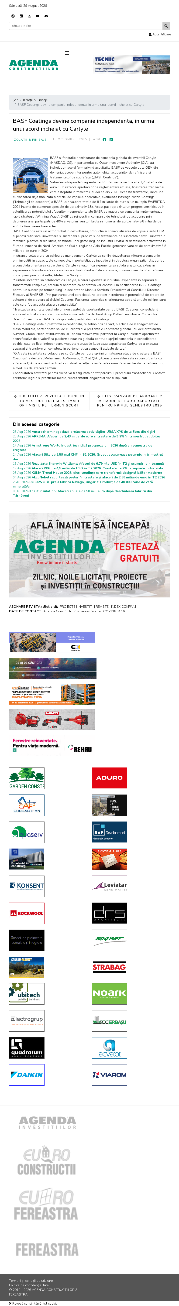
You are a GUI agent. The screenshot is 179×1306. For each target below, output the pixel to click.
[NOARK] (130, 994)
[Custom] (29, 16)
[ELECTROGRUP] (47, 1021)
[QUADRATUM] (47, 1048)
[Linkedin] (21, 16)
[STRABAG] (130, 967)
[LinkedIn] (111, 140)
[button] (160, 34)
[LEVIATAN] (130, 886)
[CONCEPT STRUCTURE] (130, 805)
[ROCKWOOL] (47, 913)
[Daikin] (47, 1075)
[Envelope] (46, 16)
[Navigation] (75, 53)
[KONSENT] (47, 886)
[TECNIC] (131, 64)
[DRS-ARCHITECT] (130, 913)
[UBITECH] (47, 994)
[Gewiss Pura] (130, 859)
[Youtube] (37, 16)
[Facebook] (13, 16)
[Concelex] (52, 642)
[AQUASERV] (47, 832)
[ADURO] (130, 777)
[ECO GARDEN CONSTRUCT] (47, 778)
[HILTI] (52, 719)
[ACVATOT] (130, 1048)
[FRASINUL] (47, 859)
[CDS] (47, 940)
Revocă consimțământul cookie (34, 1303)
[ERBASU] (130, 1021)
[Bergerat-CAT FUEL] (47, 967)
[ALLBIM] (52, 668)
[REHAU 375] (52, 745)
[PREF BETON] (52, 694)
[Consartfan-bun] (47, 805)
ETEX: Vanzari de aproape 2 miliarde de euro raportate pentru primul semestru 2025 (129, 401)
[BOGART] (130, 940)
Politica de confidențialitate (29, 1285)
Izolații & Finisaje (30, 140)
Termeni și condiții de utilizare (31, 1281)
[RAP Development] (130, 832)
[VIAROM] (130, 1075)
